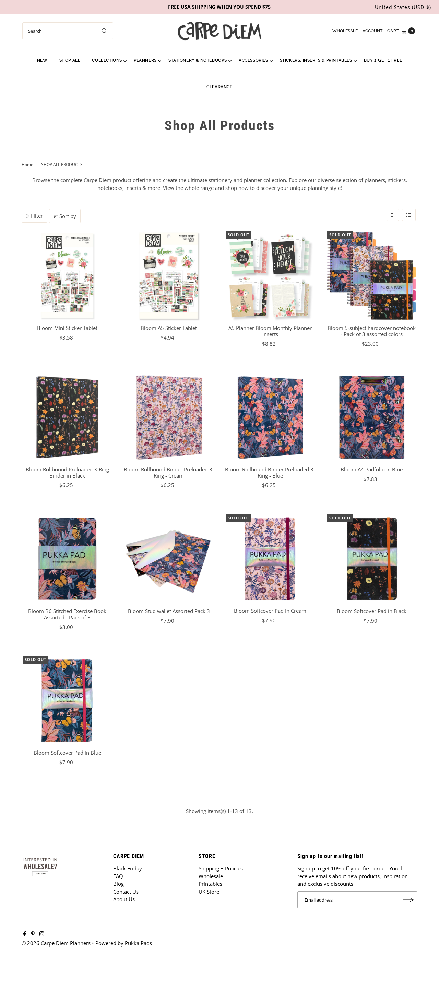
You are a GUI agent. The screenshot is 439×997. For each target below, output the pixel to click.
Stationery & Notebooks (197, 60)
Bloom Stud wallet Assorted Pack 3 (169, 611)
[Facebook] (24, 934)
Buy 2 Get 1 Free (383, 60)
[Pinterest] (33, 934)
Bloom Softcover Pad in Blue (67, 752)
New (42, 60)
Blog (118, 883)
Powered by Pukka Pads (123, 943)
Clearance (219, 86)
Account (372, 30)
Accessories (253, 60)
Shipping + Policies (221, 868)
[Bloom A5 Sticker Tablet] (168, 275)
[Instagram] (41, 934)
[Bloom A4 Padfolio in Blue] (371, 417)
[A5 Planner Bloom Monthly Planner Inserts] (270, 275)
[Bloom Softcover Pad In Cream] (270, 559)
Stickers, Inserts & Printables (316, 60)
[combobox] (67, 30)
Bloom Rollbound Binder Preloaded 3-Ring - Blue (270, 472)
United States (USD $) (403, 7)
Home (27, 165)
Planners (145, 60)
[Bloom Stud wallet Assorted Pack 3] (168, 559)
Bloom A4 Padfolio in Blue (372, 469)
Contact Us (126, 891)
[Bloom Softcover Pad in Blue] (67, 700)
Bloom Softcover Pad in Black (371, 611)
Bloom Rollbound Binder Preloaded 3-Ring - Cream (169, 472)
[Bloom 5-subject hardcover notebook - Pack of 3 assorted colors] (371, 275)
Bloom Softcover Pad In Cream (270, 610)
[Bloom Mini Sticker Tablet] (67, 275)
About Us (124, 899)
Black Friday (127, 868)
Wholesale (345, 30)
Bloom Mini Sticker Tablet (67, 327)
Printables (210, 883)
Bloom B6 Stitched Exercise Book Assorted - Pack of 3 (67, 614)
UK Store (209, 891)
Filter (37, 215)
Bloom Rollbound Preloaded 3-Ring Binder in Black (67, 472)
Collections (107, 60)
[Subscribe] (408, 899)
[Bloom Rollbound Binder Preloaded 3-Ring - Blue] (270, 417)
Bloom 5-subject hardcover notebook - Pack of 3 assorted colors (372, 330)
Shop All (70, 60)
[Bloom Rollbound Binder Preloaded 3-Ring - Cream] (168, 417)
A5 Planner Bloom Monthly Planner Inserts (270, 330)
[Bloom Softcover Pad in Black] (371, 559)
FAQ (118, 876)
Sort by (67, 216)
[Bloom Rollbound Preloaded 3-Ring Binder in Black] (67, 417)
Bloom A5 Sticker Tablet (169, 327)
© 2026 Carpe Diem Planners (56, 943)
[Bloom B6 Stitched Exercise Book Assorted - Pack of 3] (67, 559)
